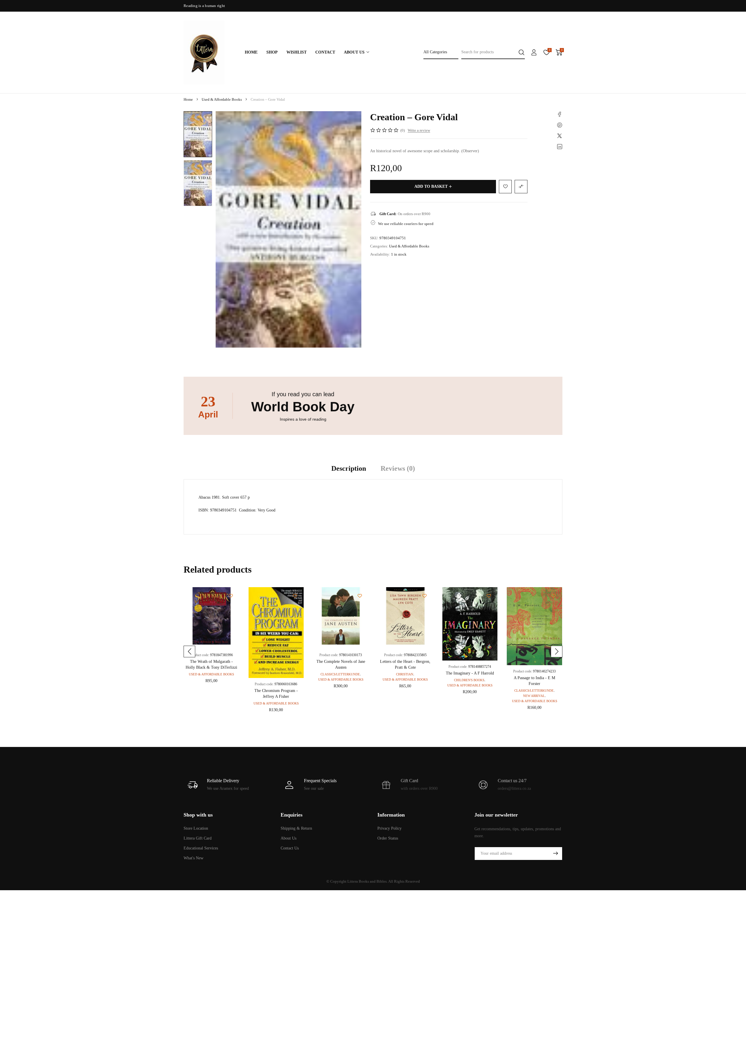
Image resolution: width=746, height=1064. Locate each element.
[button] (189, 651)
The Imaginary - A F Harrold (470, 673)
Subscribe (555, 853)
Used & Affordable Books (222, 99)
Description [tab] (348, 468)
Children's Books (469, 680)
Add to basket (431, 186)
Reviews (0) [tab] (398, 468)
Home (188, 99)
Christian (404, 674)
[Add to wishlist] (192, 119)
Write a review (419, 130)
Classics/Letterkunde (340, 674)
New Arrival (534, 695)
